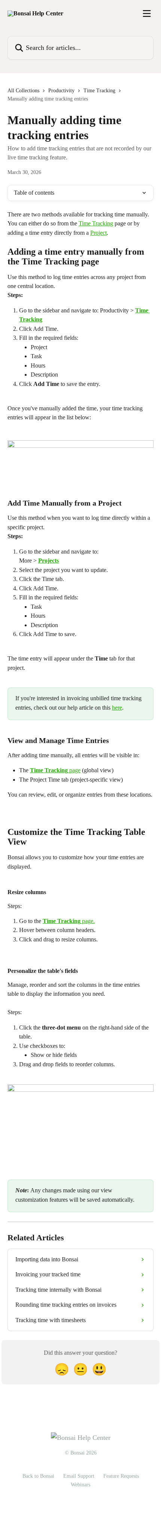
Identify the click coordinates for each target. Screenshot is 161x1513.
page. (87, 921)
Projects (48, 560)
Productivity (61, 90)
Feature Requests (121, 1476)
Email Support (78, 1476)
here (117, 707)
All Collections (23, 90)
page (74, 770)
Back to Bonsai (38, 1476)
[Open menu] (147, 13)
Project (98, 233)
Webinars (80, 1484)
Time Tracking (99, 90)
